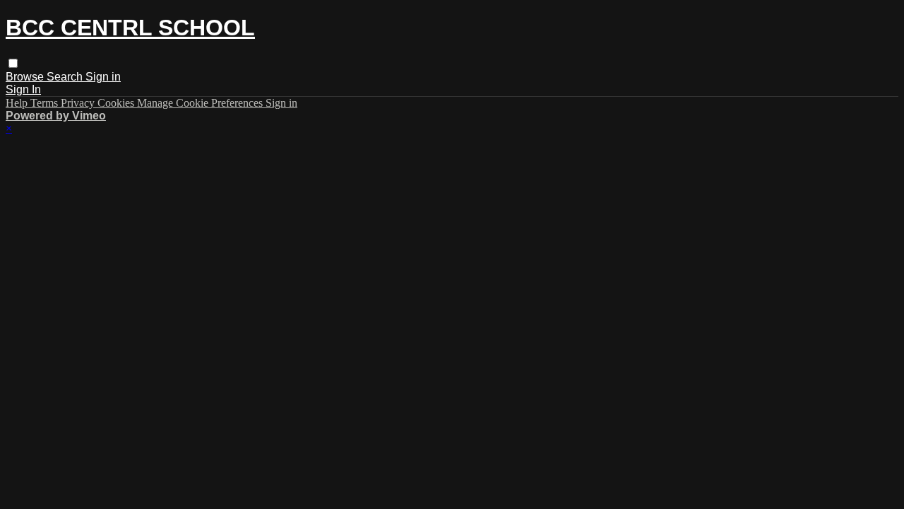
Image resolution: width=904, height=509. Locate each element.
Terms (45, 103)
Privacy (79, 103)
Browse (26, 77)
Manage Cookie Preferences (201, 103)
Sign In (23, 89)
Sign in (103, 77)
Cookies (117, 103)
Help (18, 103)
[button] (13, 63)
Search (66, 77)
